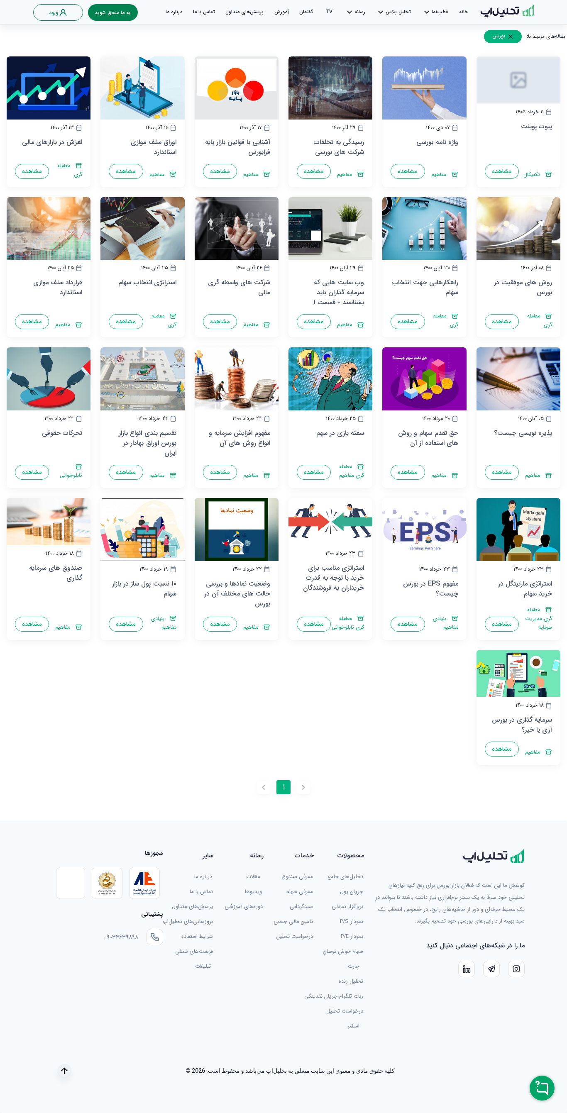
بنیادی (439, 619)
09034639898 (121, 937)
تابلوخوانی (71, 475)
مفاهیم (438, 175)
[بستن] (510, 36)
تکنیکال (531, 175)
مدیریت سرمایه (538, 623)
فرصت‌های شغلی (194, 951)
